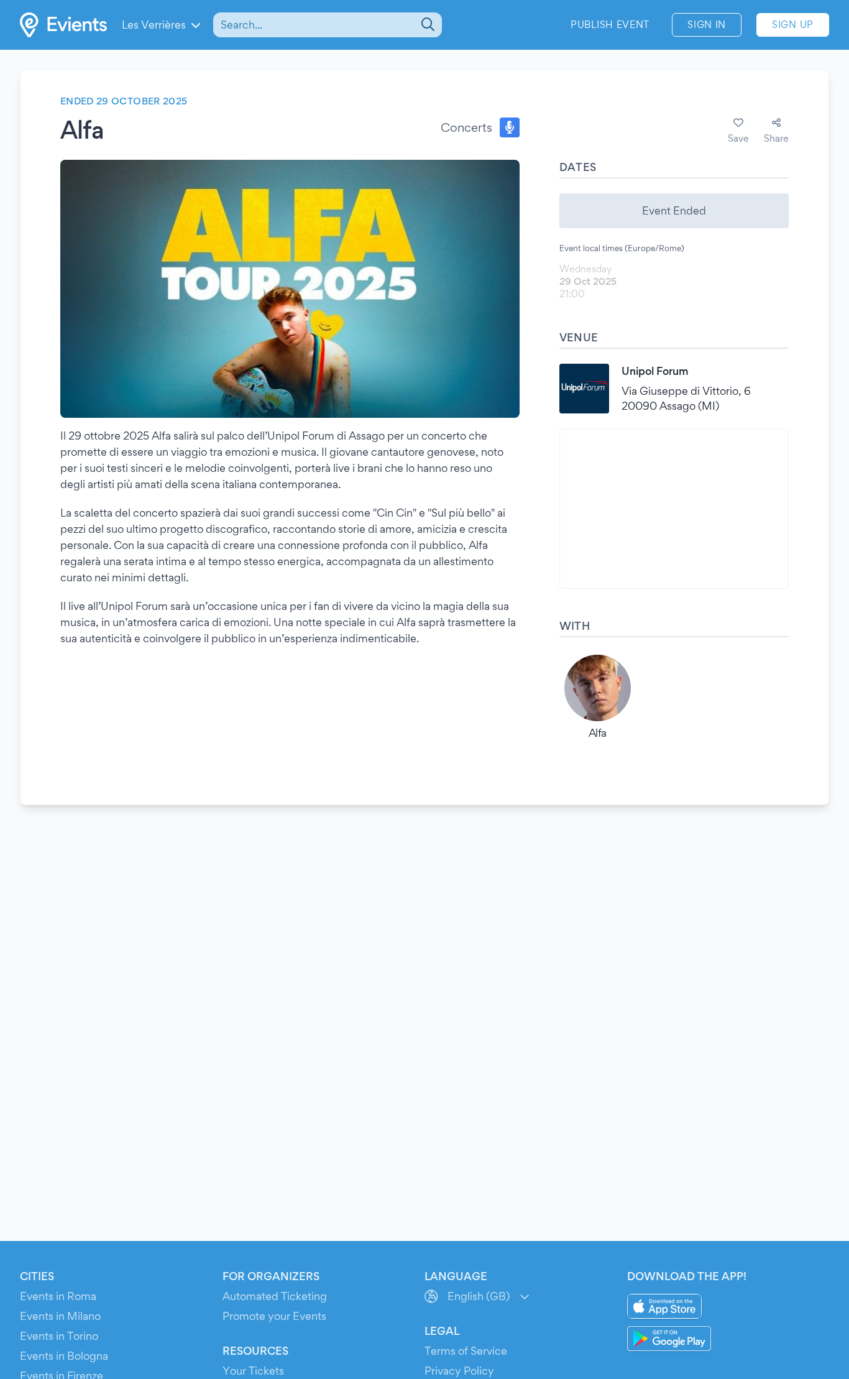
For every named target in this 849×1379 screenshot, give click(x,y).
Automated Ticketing (275, 1296)
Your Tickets (253, 1370)
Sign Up (793, 24)
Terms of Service (465, 1350)
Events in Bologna (64, 1355)
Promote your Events (274, 1315)
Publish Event (610, 24)
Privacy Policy (459, 1370)
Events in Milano (60, 1315)
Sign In (706, 24)
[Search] (426, 24)
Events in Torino (59, 1335)
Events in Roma (58, 1296)
